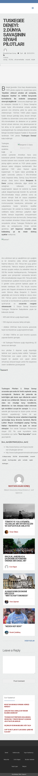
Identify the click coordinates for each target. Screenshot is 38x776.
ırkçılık (33, 59)
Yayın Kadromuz (28, 752)
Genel (25, 585)
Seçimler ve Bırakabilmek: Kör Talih (17, 725)
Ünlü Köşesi (17, 759)
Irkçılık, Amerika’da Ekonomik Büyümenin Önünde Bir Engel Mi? (15, 558)
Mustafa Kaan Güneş (9, 53)
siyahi (31, 460)
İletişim (24, 766)
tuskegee (5, 463)
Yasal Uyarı (15, 766)
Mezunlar (6, 759)
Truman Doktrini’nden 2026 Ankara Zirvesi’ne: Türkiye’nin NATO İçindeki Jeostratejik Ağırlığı (17, 719)
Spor (30, 620)
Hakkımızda (16, 752)
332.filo (11, 59)
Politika (29, 512)
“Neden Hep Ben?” (13, 626)
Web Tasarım (22, 774)
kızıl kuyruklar (12, 460)
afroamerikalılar (19, 59)
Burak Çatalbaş (15, 632)
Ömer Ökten (14, 532)
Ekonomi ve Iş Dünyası (25, 550)
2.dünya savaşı (6, 456)
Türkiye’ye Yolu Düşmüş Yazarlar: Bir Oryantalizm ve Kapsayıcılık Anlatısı (19, 523)
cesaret (27, 59)
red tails (25, 460)
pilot (19, 460)
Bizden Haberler (29, 759)
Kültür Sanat (22, 512)
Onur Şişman (14, 602)
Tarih (21, 53)
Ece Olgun (13, 567)
